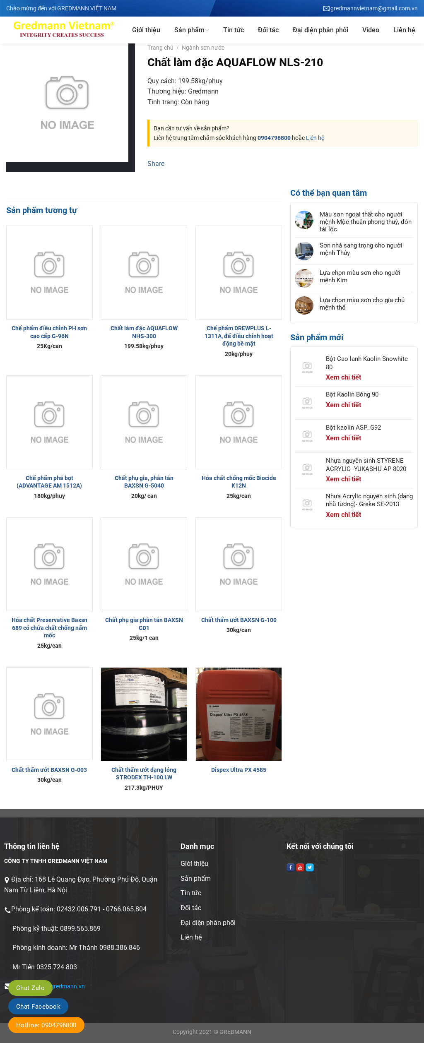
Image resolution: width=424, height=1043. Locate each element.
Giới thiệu (146, 30)
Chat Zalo (30, 988)
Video (370, 30)
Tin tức (233, 30)
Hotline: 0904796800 (46, 1025)
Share (155, 164)
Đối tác (268, 30)
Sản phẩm (189, 30)
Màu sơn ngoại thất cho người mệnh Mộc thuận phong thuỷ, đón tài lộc (366, 222)
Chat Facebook (38, 1006)
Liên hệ (404, 30)
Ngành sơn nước (203, 47)
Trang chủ (160, 47)
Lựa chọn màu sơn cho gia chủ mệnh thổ (362, 303)
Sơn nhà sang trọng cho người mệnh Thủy (361, 249)
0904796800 (274, 138)
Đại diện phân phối (320, 30)
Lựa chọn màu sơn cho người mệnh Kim (360, 276)
